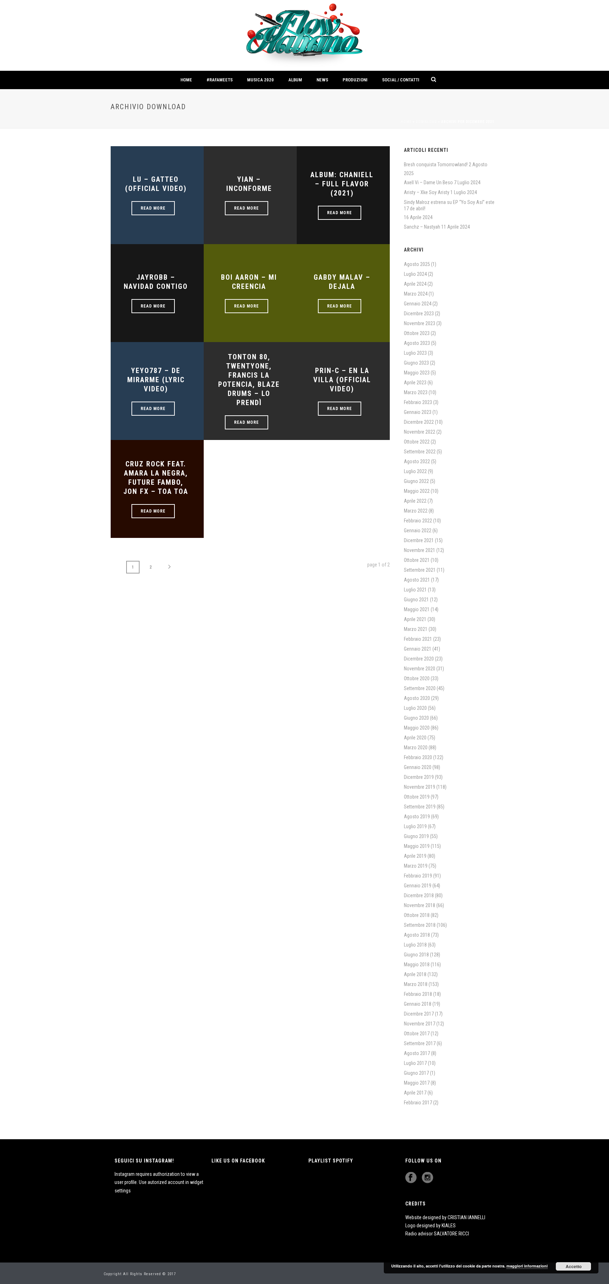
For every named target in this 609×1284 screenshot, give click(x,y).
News (322, 79)
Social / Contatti (400, 79)
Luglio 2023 (415, 353)
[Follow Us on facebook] (411, 1178)
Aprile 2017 (415, 1093)
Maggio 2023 (417, 373)
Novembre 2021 (419, 550)
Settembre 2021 (420, 570)
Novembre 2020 (419, 668)
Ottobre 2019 (417, 797)
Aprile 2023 (415, 382)
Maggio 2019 (417, 846)
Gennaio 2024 (417, 303)
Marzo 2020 (415, 747)
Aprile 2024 (415, 284)
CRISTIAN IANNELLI (466, 1217)
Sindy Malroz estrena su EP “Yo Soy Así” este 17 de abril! (449, 205)
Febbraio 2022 (418, 520)
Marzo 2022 (415, 511)
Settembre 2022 (420, 451)
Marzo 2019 (415, 866)
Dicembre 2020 (419, 659)
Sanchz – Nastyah (422, 227)
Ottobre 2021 (417, 560)
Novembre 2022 (419, 432)
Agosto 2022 (417, 461)
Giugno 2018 (416, 954)
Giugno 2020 (416, 718)
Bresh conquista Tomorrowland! (436, 164)
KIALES (449, 1225)
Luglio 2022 (415, 471)
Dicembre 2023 (419, 313)
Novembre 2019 (419, 787)
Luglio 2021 (415, 590)
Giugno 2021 (416, 599)
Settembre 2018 (420, 925)
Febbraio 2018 (418, 994)
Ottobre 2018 (417, 915)
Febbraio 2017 (418, 1102)
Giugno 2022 (416, 481)
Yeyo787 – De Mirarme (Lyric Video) (156, 379)
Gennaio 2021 (417, 649)
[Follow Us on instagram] (427, 1178)
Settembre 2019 (420, 807)
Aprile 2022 (415, 501)
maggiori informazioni (527, 1266)
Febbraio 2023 (418, 402)
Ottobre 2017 (417, 1033)
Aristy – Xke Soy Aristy (426, 192)
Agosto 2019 (417, 816)
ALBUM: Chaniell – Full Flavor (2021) (342, 183)
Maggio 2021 (417, 609)
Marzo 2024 (415, 294)
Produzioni (355, 79)
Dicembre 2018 (419, 895)
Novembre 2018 (419, 905)
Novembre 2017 (419, 1023)
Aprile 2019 (415, 856)
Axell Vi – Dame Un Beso (428, 182)
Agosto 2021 (417, 580)
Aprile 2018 (415, 974)
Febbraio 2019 (418, 876)
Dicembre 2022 (419, 422)
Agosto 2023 (417, 343)
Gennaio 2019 (417, 885)
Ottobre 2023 (417, 333)
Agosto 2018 (417, 935)
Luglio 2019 (415, 826)
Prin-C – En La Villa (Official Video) (342, 379)
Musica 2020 (260, 79)
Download (426, 122)
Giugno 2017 (416, 1073)
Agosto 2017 (417, 1053)
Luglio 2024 (415, 274)
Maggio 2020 (417, 728)
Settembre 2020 (420, 688)
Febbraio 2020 (418, 757)
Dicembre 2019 (419, 777)
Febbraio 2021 (418, 639)
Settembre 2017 (420, 1043)
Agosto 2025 (417, 264)
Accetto (574, 1266)
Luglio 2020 (415, 708)
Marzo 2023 (415, 392)
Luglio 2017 (415, 1063)
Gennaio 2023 (417, 412)
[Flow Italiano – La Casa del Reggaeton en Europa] (304, 35)
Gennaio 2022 (417, 530)
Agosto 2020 (417, 698)
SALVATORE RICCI (451, 1233)
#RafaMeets (220, 79)
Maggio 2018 (417, 964)
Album (295, 79)
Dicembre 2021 (419, 540)
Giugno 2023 (416, 363)
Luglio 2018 (415, 945)
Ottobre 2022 (417, 442)
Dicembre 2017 (419, 1014)
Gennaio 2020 (417, 767)
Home (186, 79)
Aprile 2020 (415, 737)
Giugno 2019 (416, 836)
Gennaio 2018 (417, 1004)
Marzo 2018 (415, 984)
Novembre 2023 (419, 323)
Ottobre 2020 (417, 678)
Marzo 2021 (415, 629)
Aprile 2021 (415, 619)
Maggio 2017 (417, 1083)
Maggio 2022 (417, 491)
